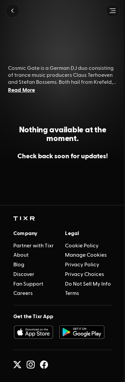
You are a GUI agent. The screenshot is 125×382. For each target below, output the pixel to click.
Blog (18, 264)
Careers (23, 293)
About (21, 255)
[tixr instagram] (31, 365)
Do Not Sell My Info (88, 284)
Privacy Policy (82, 264)
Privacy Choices (84, 274)
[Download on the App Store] (33, 332)
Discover (23, 274)
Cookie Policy (82, 245)
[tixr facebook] (44, 365)
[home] (24, 218)
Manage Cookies (86, 255)
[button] (12, 11)
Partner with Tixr (33, 245)
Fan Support (28, 284)
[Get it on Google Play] (82, 332)
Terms (72, 293)
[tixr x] (17, 365)
